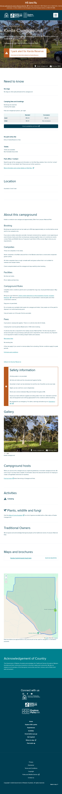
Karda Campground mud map (20, 558)
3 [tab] (8, 453)
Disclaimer (31, 765)
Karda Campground (9, 455)
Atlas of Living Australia (15, 515)
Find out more (8, 478)
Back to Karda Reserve (13, 362)
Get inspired (31, 737)
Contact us (31, 778)
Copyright (31, 771)
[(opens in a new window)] (6, 17)
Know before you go (31, 734)
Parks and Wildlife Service (30, 774)
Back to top (53, 784)
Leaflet (46, 637)
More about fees (8, 338)
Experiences (31, 728)
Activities (31, 731)
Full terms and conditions (11, 352)
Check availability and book (30, 126)
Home (5, 26)
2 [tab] (6, 453)
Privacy (31, 762)
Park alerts (30, 743)
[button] (55, 610)
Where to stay (30, 740)
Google (56, 637)
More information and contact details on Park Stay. (18, 168)
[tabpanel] (31, 434)
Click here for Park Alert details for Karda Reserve (24, 55)
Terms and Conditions (31, 768)
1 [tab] (4, 453)
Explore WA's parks (31, 724)
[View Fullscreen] (6, 582)
